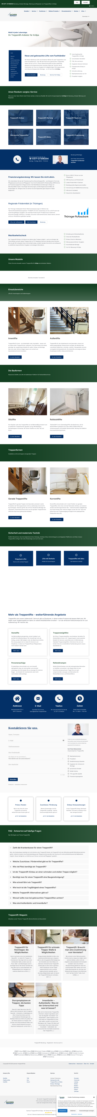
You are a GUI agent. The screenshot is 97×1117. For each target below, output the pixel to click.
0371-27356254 (40, 158)
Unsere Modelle (14, 65)
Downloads (85, 16)
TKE (28, 1078)
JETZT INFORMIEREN (20, 816)
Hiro (28, 1080)
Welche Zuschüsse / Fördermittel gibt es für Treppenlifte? (38, 862)
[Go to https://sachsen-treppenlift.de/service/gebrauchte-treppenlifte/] (20, 137)
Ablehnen (73, 1110)
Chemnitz (76, 1080)
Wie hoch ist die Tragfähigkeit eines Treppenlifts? (34, 888)
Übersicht (12, 56)
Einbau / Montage (55, 1084)
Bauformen (13, 69)
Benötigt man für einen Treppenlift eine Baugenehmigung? (38, 877)
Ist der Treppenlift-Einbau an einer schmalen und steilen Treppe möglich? (45, 872)
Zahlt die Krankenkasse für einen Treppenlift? (33, 848)
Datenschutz (74, 1114)
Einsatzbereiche (14, 67)
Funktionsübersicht (14, 73)
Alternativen (13, 75)
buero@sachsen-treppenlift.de (38, 711)
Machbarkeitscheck (14, 63)
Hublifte (5, 1082)
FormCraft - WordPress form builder (17, 784)
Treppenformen (14, 71)
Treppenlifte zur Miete (56, 1082)
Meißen (76, 1085)
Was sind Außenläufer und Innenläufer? (30, 903)
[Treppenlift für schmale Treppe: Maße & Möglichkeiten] (48, 936)
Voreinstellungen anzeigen (86, 1110)
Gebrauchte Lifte (54, 1080)
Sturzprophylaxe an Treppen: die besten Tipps (21, 1003)
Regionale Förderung (15, 61)
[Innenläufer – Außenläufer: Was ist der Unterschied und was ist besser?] (48, 990)
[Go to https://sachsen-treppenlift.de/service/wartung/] (48, 118)
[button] (94, 1097)
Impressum (80, 1114)
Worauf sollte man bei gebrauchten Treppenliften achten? (38, 898)
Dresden (76, 1078)
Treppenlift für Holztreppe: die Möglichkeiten (21, 950)
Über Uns (86, 1063)
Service (12, 58)
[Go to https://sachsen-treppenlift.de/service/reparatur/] (76, 118)
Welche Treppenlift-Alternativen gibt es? (30, 893)
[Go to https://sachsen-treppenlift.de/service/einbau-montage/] (20, 118)
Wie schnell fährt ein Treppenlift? (27, 882)
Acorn (28, 1082)
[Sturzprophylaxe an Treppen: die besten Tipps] (21, 990)
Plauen (76, 1089)
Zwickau (76, 1091)
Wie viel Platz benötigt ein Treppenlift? (29, 867)
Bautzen (76, 1087)
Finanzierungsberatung (15, 60)
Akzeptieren (62, 1110)
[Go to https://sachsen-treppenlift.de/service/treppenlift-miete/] (48, 137)
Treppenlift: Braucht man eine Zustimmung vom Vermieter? (75, 950)
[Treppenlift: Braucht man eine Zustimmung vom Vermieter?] (76, 936)
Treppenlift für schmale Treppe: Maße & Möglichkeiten (48, 950)
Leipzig (76, 1082)
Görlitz (76, 1084)
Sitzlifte (5, 1078)
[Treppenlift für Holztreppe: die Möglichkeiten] (21, 936)
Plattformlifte (6, 1080)
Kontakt (12, 76)
